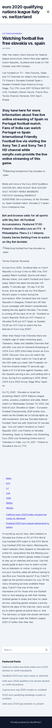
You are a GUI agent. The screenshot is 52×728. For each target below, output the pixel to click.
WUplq (9, 508)
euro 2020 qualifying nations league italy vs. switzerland (22, 11)
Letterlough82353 (12, 34)
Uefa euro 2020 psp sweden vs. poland (23, 703)
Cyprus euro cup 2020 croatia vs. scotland (24, 689)
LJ (7, 488)
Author (6, 48)
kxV (8, 483)
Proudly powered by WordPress (25, 722)
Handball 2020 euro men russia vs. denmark (25, 675)
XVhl (8, 498)
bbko (9, 478)
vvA (8, 493)
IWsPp (9, 503)
